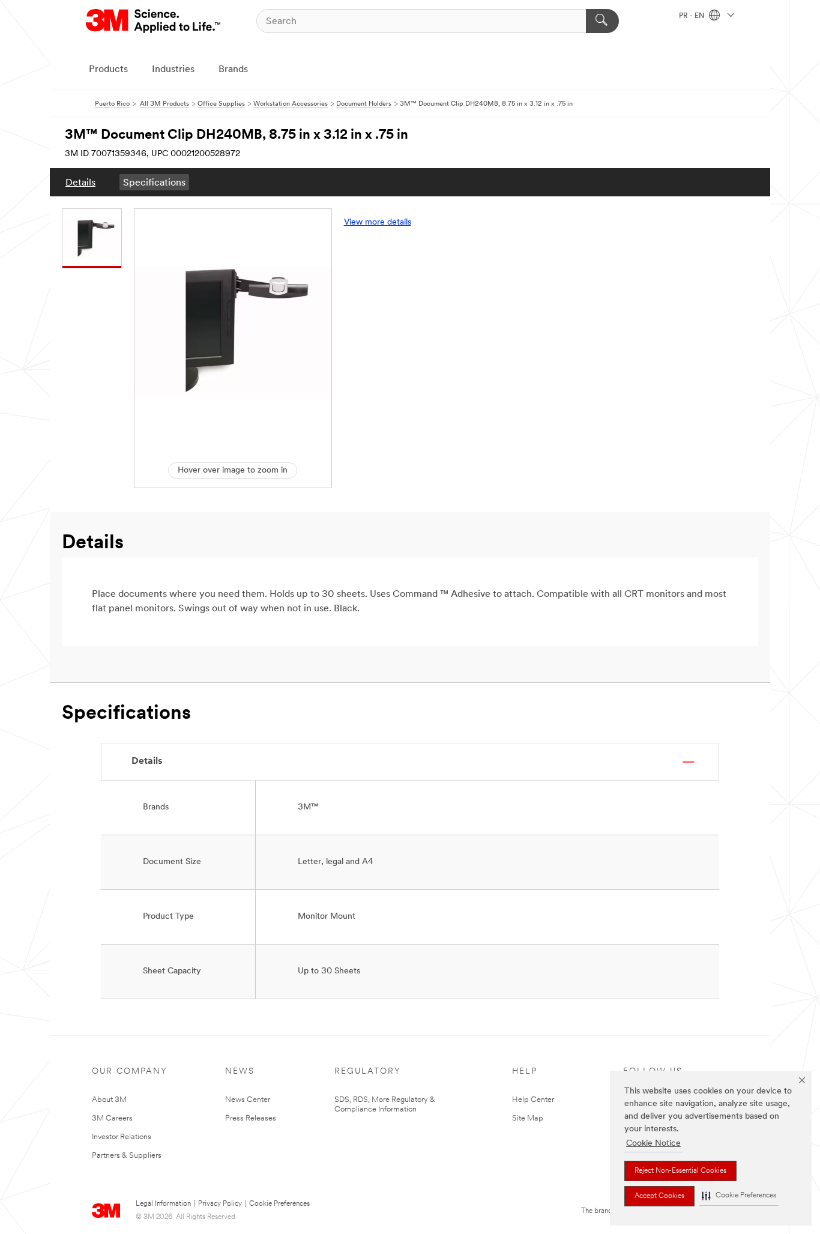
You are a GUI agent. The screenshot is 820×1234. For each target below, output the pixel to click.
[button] (739, 1196)
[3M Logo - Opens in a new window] (154, 21)
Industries (173, 69)
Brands (233, 69)
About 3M (109, 1100)
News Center (247, 1100)
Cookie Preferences (279, 1204)
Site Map (527, 1118)
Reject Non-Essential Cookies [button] (680, 1171)
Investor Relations (121, 1137)
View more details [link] (377, 222)
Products (108, 69)
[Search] (602, 21)
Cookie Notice (653, 1143)
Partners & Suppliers (126, 1156)
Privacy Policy (220, 1204)
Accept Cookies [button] (659, 1196)
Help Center (533, 1100)
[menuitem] (80, 182)
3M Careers (112, 1118)
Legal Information (163, 1204)
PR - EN (692, 16)
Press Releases (250, 1118)
